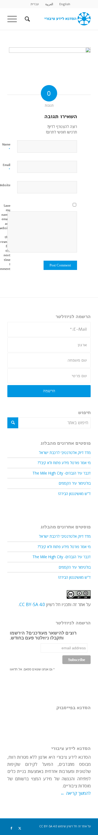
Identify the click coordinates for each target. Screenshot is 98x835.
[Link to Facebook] (11, 828)
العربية (49, 4)
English (64, 4)
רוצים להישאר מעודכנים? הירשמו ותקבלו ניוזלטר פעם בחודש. (43, 635)
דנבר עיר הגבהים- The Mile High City (61, 473)
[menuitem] (65, 4)
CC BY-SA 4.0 (32, 604)
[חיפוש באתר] (26, 19)
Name (6, 147)
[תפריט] (13, 19)
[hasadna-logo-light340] (57, 19)
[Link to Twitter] (20, 828)
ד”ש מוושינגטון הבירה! (74, 493)
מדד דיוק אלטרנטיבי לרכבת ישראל (65, 452)
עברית (34, 4)
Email (6, 167)
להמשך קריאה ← (75, 793)
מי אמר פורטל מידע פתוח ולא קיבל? (64, 462)
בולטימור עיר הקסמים (75, 483)
